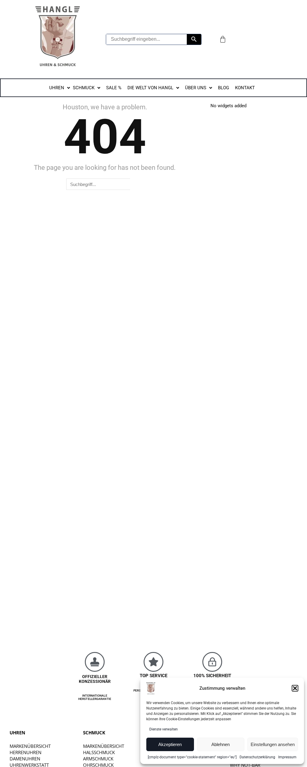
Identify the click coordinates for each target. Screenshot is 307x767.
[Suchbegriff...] (194, 39)
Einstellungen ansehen (273, 744)
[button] (295, 688)
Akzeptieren (170, 744)
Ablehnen (220, 744)
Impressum (287, 757)
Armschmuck (98, 759)
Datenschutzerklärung (257, 757)
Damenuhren (25, 759)
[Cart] (222, 39)
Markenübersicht (30, 746)
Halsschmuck (99, 752)
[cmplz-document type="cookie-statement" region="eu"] (192, 757)
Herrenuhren (25, 752)
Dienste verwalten (163, 729)
